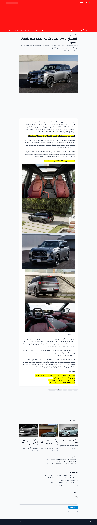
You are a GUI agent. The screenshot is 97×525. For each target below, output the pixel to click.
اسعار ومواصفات (70, 30)
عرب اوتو (76, 35)
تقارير (21, 30)
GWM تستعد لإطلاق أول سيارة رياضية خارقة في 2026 (64, 463)
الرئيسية (88, 30)
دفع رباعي (61, 30)
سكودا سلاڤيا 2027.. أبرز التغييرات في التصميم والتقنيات (63, 459)
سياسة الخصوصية (20, 522)
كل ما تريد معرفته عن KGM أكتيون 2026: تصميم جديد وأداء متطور (60, 475)
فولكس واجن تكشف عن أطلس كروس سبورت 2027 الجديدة (49, 443)
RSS (14, 522)
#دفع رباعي (59, 389)
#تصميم (75, 389)
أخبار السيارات (80, 30)
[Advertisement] (48, 17)
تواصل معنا (27, 522)
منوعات (36, 30)
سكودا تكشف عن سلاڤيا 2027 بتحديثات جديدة (70, 442)
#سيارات (65, 389)
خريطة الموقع (9, 522)
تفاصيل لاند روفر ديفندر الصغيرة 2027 (67, 461)
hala (77, 51)
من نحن (11, 30)
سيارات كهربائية (44, 30)
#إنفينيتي (70, 389)
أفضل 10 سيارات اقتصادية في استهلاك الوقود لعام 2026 (62, 485)
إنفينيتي (72, 124)
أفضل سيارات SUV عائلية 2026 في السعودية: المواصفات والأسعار (60, 478)
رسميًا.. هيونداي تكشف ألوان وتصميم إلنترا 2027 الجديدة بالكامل (30, 443)
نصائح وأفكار (28, 30)
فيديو (16, 30)
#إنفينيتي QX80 (52, 389)
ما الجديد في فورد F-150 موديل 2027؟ (66, 480)
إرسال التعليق (73, 507)
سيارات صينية (53, 30)
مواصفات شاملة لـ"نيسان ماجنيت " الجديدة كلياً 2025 (63, 482)
